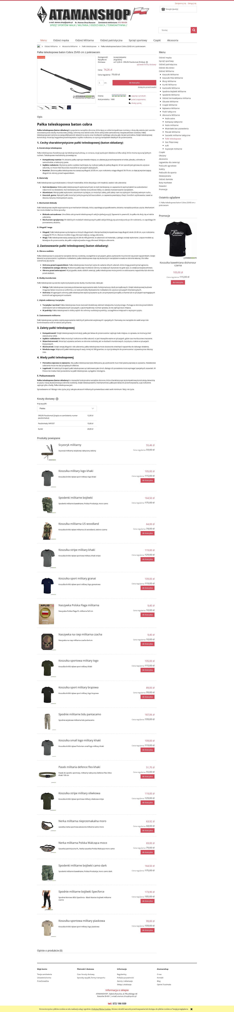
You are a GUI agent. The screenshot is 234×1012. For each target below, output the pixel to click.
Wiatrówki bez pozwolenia (177, 128)
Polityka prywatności (125, 977)
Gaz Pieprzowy (171, 142)
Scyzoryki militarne (173, 149)
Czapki (162, 152)
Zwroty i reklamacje (125, 981)
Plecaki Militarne (172, 132)
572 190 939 (119, 1003)
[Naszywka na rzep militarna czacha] (47, 641)
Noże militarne (171, 125)
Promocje (163, 189)
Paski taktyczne (169, 111)
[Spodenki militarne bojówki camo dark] (47, 872)
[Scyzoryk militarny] (47, 452)
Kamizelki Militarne (171, 88)
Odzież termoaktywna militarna (176, 98)
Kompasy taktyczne (173, 122)
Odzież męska (165, 57)
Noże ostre (170, 118)
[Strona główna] (93, 16)
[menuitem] (43, 40)
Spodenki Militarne (171, 95)
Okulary (162, 155)
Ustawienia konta (44, 977)
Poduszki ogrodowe (167, 165)
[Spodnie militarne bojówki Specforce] (47, 900)
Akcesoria (163, 159)
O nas (159, 974)
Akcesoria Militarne (171, 115)
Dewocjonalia (165, 176)
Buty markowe (165, 182)
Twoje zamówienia (44, 974)
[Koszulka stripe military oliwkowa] (47, 801)
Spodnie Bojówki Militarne (174, 91)
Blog (158, 981)
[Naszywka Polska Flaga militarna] (47, 614)
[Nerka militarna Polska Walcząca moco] (47, 847)
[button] (137, 96)
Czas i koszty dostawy (86, 974)
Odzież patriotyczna (168, 64)
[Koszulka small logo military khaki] (47, 748)
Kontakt (160, 977)
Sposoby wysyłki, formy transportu (91, 977)
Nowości (163, 186)
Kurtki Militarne (169, 84)
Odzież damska (166, 179)
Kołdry (162, 169)
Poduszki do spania (167, 172)
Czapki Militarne (169, 105)
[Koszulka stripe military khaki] (47, 558)
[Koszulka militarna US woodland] (47, 531)
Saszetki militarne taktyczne (177, 135)
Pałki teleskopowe (173, 138)
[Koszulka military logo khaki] (47, 479)
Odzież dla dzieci (166, 67)
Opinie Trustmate (164, 984)
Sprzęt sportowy (166, 61)
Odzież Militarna (166, 71)
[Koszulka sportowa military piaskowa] (47, 928)
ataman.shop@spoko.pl (126, 996)
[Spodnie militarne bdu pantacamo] (47, 721)
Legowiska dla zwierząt (169, 162)
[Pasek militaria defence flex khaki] (47, 774)
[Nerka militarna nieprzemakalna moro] (47, 825)
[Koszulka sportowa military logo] (47, 668)
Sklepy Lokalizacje (124, 984)
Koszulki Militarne (170, 74)
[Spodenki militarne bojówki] (47, 505)
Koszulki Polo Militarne (172, 78)
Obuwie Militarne (170, 101)
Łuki (167, 145)
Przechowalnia (43, 981)
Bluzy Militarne (169, 81)
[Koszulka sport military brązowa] (47, 695)
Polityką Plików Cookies (101, 1009)
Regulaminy (121, 974)
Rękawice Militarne (171, 108)
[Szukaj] (194, 30)
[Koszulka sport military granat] (47, 586)
